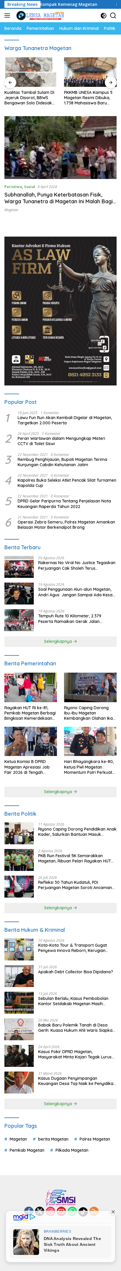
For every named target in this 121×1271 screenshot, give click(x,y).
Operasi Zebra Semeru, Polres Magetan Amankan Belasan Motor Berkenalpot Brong (66, 524)
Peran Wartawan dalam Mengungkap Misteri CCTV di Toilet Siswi (61, 441)
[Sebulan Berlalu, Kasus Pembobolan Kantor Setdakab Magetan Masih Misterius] (19, 1003)
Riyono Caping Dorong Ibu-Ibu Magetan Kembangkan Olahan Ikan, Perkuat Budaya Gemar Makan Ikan (90, 713)
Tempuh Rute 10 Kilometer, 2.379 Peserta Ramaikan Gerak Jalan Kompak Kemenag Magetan (69, 618)
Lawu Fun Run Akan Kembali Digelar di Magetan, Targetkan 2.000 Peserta (65, 420)
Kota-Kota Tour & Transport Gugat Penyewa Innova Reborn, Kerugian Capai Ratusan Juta (72, 948)
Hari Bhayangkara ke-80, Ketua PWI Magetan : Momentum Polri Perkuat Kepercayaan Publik (89, 767)
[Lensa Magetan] (39, 15)
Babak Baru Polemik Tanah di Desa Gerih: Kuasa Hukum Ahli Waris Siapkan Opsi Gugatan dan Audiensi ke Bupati (76, 1027)
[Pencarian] (113, 15)
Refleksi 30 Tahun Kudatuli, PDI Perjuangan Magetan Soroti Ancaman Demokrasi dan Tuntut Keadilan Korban (77, 885)
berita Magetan (53, 1139)
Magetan (11, 209)
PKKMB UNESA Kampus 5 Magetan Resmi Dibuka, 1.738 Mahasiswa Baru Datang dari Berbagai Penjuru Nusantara (88, 98)
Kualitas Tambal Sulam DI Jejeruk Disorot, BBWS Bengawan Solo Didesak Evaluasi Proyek (29, 98)
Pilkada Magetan (72, 1150)
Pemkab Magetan (27, 1150)
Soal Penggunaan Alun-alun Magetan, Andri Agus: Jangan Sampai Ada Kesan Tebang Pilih (76, 592)
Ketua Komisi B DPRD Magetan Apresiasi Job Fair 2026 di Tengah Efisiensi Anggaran (27, 767)
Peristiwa (13, 186)
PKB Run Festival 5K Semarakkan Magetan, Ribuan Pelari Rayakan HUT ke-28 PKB (74, 858)
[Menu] (8, 15)
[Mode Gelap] (103, 15)
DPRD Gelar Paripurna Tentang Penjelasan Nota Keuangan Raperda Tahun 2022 (64, 503)
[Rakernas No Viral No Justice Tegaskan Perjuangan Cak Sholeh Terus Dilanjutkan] (19, 567)
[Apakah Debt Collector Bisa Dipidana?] (19, 976)
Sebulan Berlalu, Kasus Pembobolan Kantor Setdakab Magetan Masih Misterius (73, 1001)
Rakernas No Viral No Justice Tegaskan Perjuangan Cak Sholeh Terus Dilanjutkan (76, 565)
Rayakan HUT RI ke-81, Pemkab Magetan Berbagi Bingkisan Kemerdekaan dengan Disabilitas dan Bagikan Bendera (30, 713)
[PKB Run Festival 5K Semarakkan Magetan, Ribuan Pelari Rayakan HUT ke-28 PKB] (19, 860)
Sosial (29, 186)
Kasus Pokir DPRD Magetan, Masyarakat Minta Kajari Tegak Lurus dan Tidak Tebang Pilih (75, 1054)
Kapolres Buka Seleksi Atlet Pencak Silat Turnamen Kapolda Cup (67, 483)
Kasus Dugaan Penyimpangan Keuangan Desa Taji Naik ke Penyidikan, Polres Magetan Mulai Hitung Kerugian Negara (77, 1081)
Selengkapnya (58, 641)
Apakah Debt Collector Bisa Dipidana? (75, 971)
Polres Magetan (95, 1139)
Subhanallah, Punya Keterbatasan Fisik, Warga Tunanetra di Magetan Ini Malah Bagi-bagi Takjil (59, 201)
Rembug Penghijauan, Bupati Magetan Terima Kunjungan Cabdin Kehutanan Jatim (62, 462)
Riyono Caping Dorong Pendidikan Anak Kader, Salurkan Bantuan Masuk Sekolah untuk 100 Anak (77, 831)
